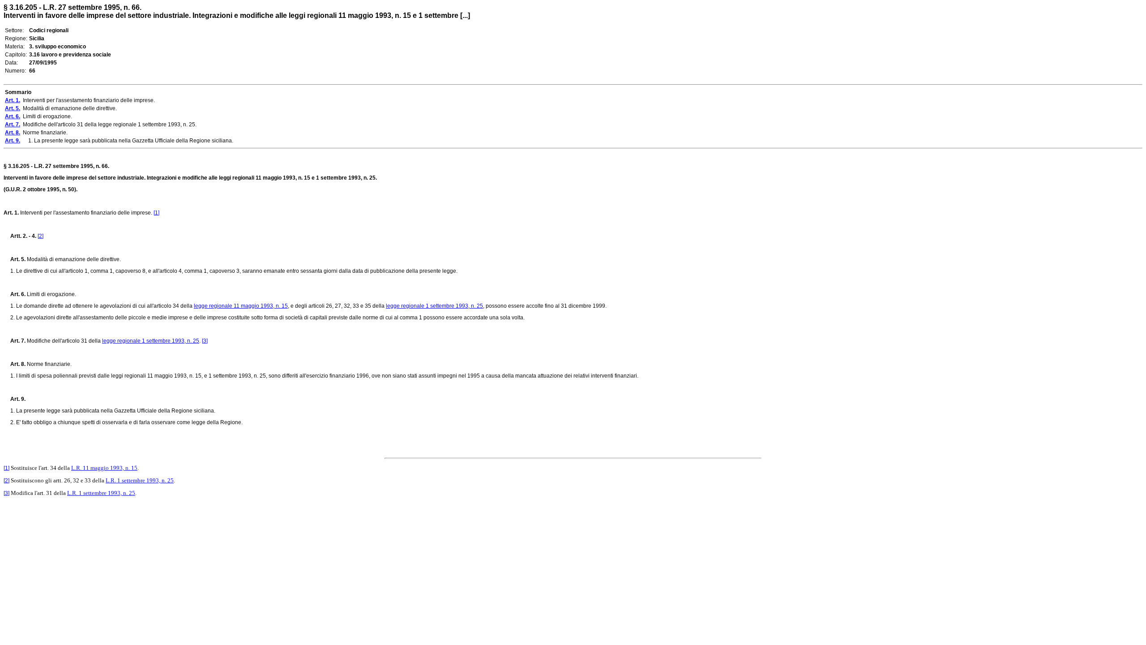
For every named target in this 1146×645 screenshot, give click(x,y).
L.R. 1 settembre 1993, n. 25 (140, 480)
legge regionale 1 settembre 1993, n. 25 (434, 306)
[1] (156, 213)
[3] (205, 341)
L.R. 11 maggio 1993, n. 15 (104, 467)
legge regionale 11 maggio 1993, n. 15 (241, 306)
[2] (40, 236)
